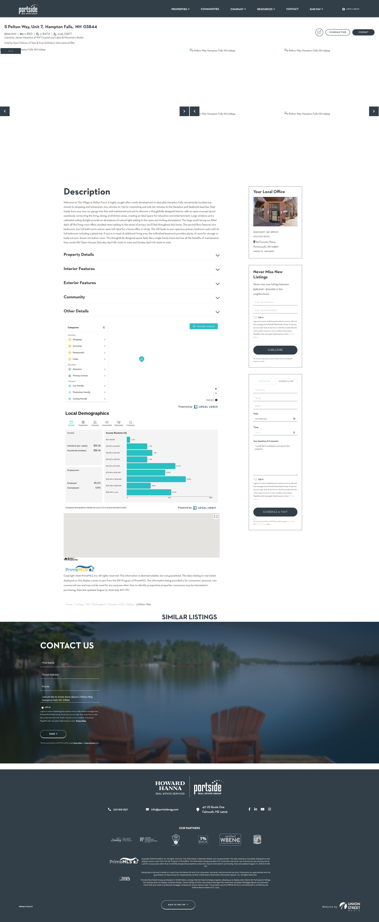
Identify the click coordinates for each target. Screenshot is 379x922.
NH (88, 604)
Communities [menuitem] (210, 9)
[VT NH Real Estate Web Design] (350, 906)
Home (69, 604)
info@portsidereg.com (164, 809)
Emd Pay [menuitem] (315, 9)
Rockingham (99, 604)
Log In (348, 9)
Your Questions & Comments (265, 441)
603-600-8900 (261, 236)
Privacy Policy (290, 521)
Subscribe (275, 350)
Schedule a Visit (286, 381)
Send (52, 734)
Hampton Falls (116, 604)
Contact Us (258, 251)
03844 (130, 604)
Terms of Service (261, 524)
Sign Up (356, 9)
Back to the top (177, 905)
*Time (255, 427)
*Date (255, 414)
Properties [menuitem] (179, 9)
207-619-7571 (120, 809)
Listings (79, 604)
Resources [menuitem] (265, 9)
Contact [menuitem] (292, 9)
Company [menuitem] (237, 9)
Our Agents (269, 251)
